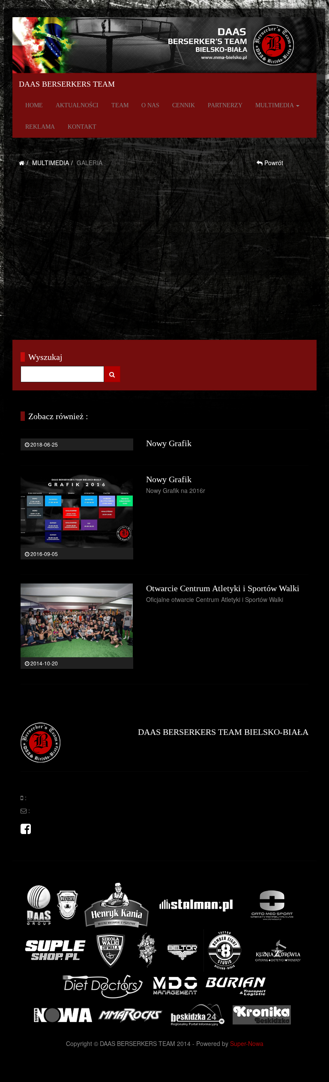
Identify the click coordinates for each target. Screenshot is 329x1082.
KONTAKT (82, 127)
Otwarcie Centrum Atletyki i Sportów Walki (222, 588)
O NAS (150, 105)
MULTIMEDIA (275, 105)
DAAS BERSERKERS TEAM (67, 84)
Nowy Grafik (168, 443)
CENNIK (183, 105)
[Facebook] (26, 830)
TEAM (120, 105)
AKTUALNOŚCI (77, 105)
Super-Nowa (246, 1043)
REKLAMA (40, 127)
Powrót (273, 162)
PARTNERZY (225, 105)
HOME (34, 105)
